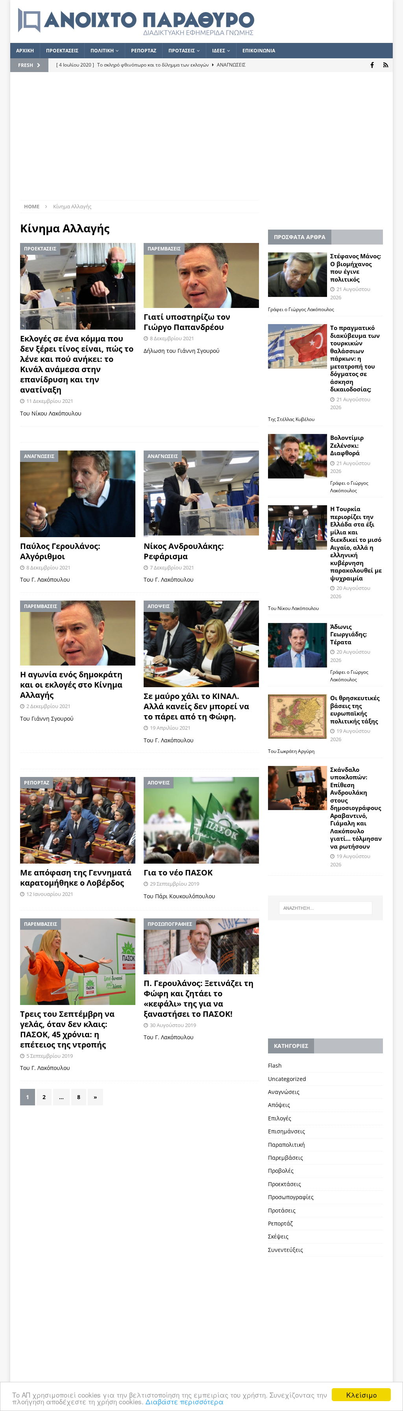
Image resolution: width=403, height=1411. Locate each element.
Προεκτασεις (62, 50)
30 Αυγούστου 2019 (173, 1025)
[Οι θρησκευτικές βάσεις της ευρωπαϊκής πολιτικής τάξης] (297, 716)
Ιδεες (218, 50)
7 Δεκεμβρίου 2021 (172, 567)
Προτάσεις (282, 1210)
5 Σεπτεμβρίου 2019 (49, 1055)
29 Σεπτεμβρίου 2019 (174, 883)
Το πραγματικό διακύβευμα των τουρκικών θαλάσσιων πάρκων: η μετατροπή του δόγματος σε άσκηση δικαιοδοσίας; (355, 358)
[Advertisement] (201, 141)
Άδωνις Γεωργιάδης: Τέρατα (348, 634)
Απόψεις (279, 1105)
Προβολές (281, 1170)
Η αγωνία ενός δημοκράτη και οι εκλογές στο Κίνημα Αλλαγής (71, 684)
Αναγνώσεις (283, 1092)
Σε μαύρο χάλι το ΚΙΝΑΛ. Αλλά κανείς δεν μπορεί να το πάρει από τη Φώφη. (196, 706)
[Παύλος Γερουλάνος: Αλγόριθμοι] (77, 494)
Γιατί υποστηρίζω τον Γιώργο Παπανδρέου (187, 321)
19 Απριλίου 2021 (170, 727)
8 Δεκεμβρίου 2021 (172, 338)
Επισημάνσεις (286, 1131)
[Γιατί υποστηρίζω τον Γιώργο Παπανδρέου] (201, 275)
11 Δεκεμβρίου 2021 (49, 400)
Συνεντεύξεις (285, 1249)
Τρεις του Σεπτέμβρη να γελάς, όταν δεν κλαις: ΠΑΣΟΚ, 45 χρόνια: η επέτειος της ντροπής (67, 1029)
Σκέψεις (278, 1236)
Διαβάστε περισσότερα (185, 1401)
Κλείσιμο (361, 1395)
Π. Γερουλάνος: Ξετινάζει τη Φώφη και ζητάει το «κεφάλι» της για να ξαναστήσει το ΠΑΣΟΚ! (198, 998)
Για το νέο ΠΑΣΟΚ (178, 872)
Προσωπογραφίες (291, 1197)
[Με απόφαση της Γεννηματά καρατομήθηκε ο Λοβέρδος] (77, 820)
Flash (275, 1065)
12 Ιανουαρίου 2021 (49, 893)
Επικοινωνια (258, 50)
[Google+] (386, 65)
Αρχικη (25, 50)
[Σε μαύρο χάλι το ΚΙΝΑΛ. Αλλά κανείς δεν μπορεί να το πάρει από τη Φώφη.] (201, 644)
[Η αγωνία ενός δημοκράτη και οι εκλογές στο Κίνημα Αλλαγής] (77, 633)
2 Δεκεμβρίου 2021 (48, 706)
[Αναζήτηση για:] (325, 908)
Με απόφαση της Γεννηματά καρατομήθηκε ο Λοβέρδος (75, 877)
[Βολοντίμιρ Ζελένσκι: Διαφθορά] (297, 456)
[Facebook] (372, 65)
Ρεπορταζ (143, 50)
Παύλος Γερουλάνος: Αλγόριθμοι (60, 551)
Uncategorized (287, 1079)
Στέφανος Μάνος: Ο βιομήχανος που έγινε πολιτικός (355, 267)
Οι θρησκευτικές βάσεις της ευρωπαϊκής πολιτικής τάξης (354, 709)
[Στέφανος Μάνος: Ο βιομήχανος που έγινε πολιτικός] (297, 274)
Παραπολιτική (286, 1144)
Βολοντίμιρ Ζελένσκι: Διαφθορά (347, 445)
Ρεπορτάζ (280, 1223)
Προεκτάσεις (284, 1184)
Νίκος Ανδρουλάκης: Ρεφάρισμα (184, 551)
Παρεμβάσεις (285, 1157)
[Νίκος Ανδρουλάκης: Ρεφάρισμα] (201, 494)
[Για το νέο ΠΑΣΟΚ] (201, 820)
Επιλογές (279, 1118)
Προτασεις (181, 50)
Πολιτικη (102, 50)
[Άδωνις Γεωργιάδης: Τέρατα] (297, 645)
